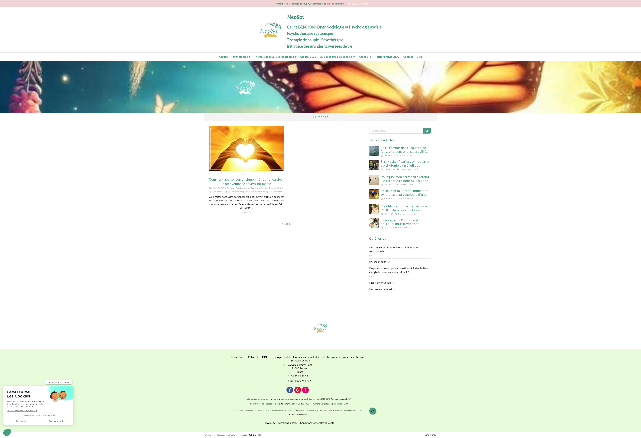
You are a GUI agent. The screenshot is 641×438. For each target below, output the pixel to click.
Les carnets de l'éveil (380, 289)
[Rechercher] (427, 131)
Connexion (429, 434)
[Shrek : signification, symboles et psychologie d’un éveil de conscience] (374, 165)
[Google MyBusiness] (297, 390)
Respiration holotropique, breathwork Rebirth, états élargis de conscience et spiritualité (399, 270)
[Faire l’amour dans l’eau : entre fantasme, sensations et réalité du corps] (374, 151)
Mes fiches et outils (380, 282)
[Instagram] (305, 390)
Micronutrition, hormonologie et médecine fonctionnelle (393, 249)
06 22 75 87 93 (299, 376)
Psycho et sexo (377, 261)
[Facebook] (289, 390)
